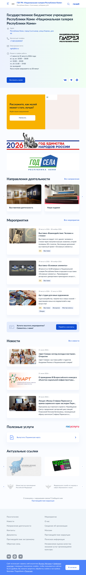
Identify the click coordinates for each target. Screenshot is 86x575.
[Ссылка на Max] (77, 80)
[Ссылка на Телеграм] (71, 80)
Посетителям (13, 517)
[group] (24, 466)
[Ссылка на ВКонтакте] (9, 556)
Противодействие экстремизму (20, 539)
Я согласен (72, 567)
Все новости (73, 341)
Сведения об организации (56, 526)
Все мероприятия (71, 220)
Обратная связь (13, 544)
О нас (47, 521)
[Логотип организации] (13, 4)
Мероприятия (51, 517)
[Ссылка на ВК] (65, 80)
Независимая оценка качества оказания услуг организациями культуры (58, 547)
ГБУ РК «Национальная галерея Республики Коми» (39, 3)
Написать (22, 118)
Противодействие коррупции (43, 501)
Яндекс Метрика (45, 564)
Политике (28, 571)
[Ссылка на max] (15, 556)
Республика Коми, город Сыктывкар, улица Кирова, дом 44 (32, 32)
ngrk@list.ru (14, 48)
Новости (10, 521)
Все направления (71, 179)
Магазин (48, 530)
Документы (12, 535)
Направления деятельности (19, 526)
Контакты (11, 530)
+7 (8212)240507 (16, 41)
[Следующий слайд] (82, 466)
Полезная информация (55, 539)
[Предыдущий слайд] (4, 196)
